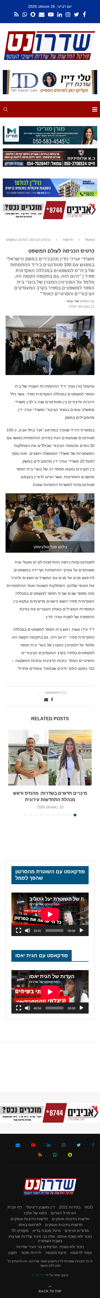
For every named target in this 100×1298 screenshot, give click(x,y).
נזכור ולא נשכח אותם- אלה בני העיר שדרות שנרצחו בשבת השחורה (50, 1238)
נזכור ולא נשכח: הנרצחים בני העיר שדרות (50, 1246)
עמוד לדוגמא (81, 1252)
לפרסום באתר (29, 1224)
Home (89, 240)
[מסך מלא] (18, 930)
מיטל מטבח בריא (46, 1230)
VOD (88, 1207)
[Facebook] (84, 14)
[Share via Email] (46, 699)
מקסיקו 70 (20, 1230)
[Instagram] (68, 14)
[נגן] (81, 930)
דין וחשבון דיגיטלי (40, 1207)
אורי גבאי (72, 301)
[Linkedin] (59, 14)
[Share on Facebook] (52, 699)
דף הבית (15, 1207)
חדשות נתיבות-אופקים (70, 1219)
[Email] (41, 14)
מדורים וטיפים (77, 1230)
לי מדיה (37, 1275)
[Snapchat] (33, 14)
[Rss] (16, 14)
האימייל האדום (63, 1213)
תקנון (12, 1252)
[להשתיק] (27, 930)
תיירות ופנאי (31, 1252)
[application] (50, 914)
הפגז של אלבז (35, 1213)
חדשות (68, 240)
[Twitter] (76, 14)
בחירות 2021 (70, 1207)
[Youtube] (51, 14)
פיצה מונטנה (55, 1252)
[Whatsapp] (24, 14)
